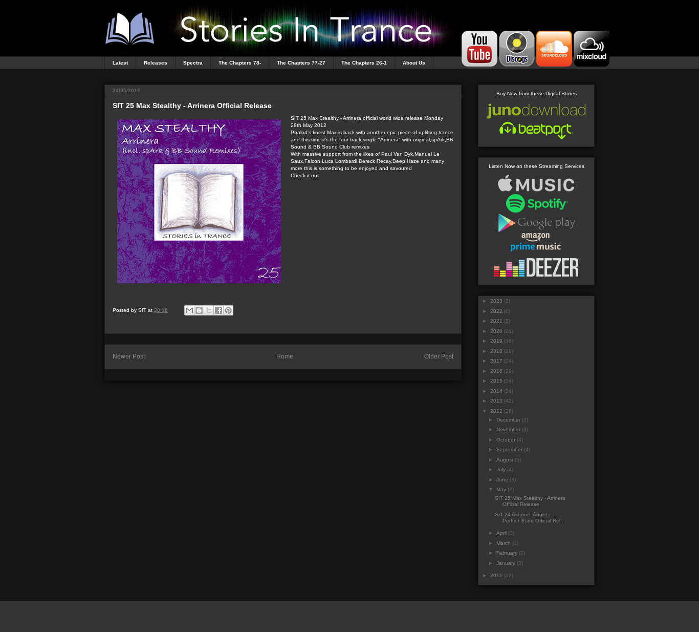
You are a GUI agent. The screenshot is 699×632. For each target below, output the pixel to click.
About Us (414, 63)
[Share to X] (209, 310)
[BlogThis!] (199, 310)
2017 (496, 361)
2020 (496, 331)
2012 (496, 411)
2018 (496, 351)
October (505, 440)
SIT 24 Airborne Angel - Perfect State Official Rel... (530, 517)
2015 (496, 381)
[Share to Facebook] (218, 310)
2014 (496, 391)
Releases (155, 63)
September (509, 449)
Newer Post (129, 356)
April (501, 533)
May (501, 489)
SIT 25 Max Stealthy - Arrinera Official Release (530, 501)
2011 (496, 575)
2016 (496, 371)
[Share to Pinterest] (228, 310)
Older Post (438, 356)
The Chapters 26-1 (364, 63)
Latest (120, 63)
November (508, 429)
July (501, 469)
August (504, 459)
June (502, 479)
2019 (496, 341)
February (506, 553)
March (503, 543)
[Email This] (189, 310)
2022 (496, 311)
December (508, 420)
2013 (496, 401)
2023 (496, 301)
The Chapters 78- (240, 63)
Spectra (193, 63)
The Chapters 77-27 (301, 63)
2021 (496, 321)
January (505, 563)
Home (284, 356)
